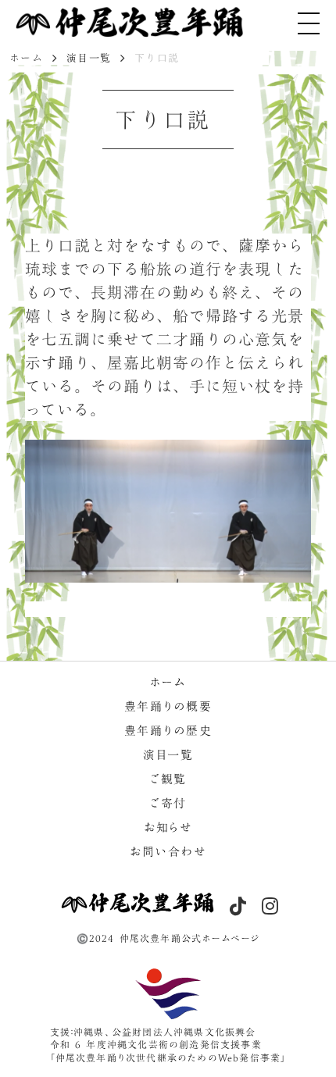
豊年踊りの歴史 (168, 731)
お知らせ (168, 828)
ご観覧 (168, 780)
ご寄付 (168, 804)
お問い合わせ (168, 852)
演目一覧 (88, 58)
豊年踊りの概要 (168, 707)
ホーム (26, 58)
